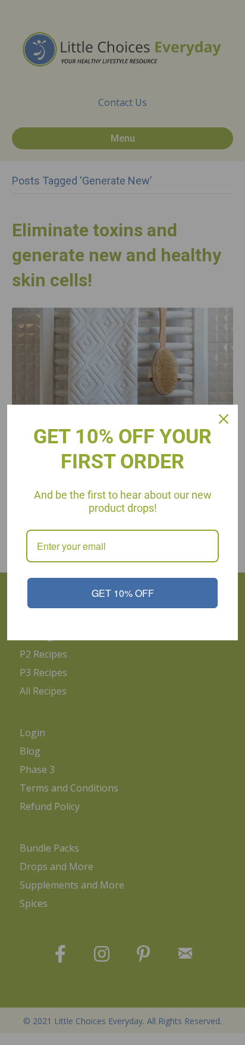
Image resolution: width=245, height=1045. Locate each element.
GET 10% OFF (123, 593)
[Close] (223, 419)
